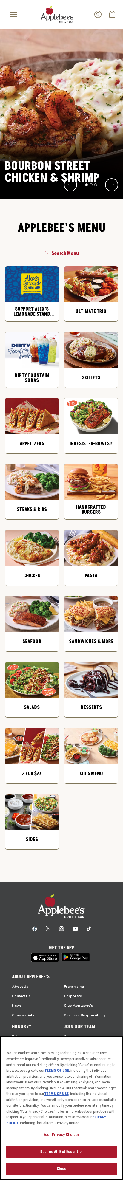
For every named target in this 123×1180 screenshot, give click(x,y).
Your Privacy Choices (61, 1134)
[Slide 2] (91, 184)
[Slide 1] (86, 184)
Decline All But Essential (61, 1151)
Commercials (23, 1015)
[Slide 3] (95, 184)
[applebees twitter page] (48, 928)
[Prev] (70, 184)
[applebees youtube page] (75, 928)
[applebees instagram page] (61, 928)
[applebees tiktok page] (89, 928)
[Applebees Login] (98, 14)
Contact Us (21, 996)
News (17, 1005)
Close (62, 1168)
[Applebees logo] (57, 14)
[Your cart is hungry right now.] (112, 14)
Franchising (74, 986)
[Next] (111, 184)
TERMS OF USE (56, 1070)
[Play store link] (75, 957)
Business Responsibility (84, 1015)
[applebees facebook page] (34, 928)
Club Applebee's (78, 1005)
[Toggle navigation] (14, 14)
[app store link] (45, 957)
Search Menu (65, 253)
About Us (20, 986)
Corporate (73, 996)
